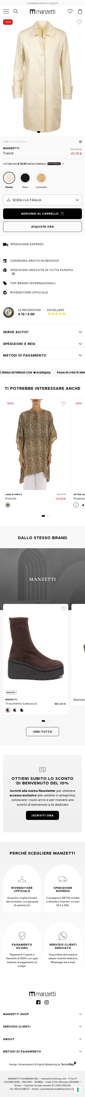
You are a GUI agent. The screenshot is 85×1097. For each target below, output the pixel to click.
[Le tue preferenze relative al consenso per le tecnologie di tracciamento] (78, 1090)
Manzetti (11, 148)
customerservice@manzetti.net (58, 1088)
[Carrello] (80, 11)
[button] (38, 132)
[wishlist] (79, 22)
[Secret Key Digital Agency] (68, 1064)
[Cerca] (17, 11)
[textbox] (42, 200)
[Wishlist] (70, 11)
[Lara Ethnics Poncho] (35, 444)
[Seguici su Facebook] (38, 1002)
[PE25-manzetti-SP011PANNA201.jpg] (42, 76)
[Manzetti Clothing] (42, 11)
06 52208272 (22, 1088)
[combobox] (42, 200)
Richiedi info (80, 141)
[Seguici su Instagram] (47, 1002)
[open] (7, 11)
